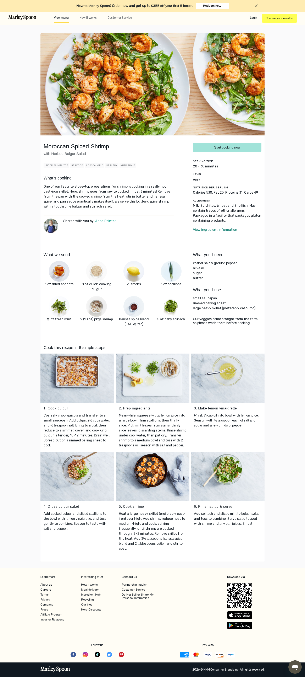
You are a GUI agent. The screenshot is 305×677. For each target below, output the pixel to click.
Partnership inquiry (134, 584)
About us (46, 584)
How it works (88, 18)
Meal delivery (90, 589)
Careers (45, 589)
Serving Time (203, 161)
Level (197, 174)
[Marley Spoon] (55, 669)
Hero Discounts (91, 609)
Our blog (87, 604)
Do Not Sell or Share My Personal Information (138, 596)
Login (253, 18)
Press (44, 609)
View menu (61, 18)
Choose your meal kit (279, 18)
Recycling (87, 599)
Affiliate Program (51, 614)
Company (46, 604)
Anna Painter (105, 221)
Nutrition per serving (210, 187)
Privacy (45, 599)
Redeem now (212, 5)
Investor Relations (52, 619)
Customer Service (120, 18)
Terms (44, 594)
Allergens (201, 200)
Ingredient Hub (91, 594)
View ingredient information (215, 230)
